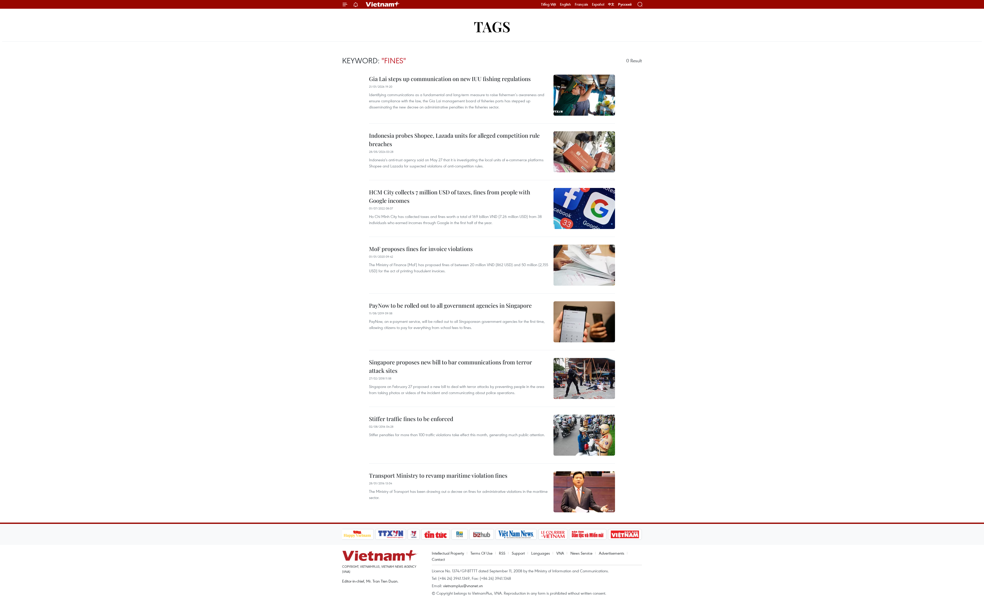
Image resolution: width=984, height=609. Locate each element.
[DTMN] (588, 534)
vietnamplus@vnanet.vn (463, 585)
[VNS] (516, 534)
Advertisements (611, 553)
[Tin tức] (435, 534)
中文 (611, 4)
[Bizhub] (481, 534)
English (565, 4)
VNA (560, 553)
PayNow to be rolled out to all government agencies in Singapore (450, 305)
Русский (625, 4)
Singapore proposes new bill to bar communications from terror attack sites (450, 366)
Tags (492, 26)
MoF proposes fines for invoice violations (421, 249)
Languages (540, 553)
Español (598, 4)
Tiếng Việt (548, 4)
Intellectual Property (448, 553)
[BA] (625, 534)
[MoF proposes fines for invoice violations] (584, 265)
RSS (502, 553)
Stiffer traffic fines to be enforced (411, 419)
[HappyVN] (357, 534)
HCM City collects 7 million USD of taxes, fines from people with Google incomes (449, 196)
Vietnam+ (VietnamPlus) (383, 4)
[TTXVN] (390, 534)
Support (518, 553)
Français (581, 4)
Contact (438, 559)
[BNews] (459, 534)
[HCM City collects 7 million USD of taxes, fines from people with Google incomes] (584, 208)
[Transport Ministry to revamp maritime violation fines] (584, 491)
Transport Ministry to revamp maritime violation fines (438, 475)
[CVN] (553, 534)
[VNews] (413, 534)
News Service (581, 553)
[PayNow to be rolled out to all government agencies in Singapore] (584, 321)
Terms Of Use (481, 553)
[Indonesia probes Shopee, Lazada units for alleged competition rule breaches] (584, 151)
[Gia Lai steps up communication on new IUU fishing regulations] (584, 95)
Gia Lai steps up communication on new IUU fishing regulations (450, 79)
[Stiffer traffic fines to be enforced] (584, 435)
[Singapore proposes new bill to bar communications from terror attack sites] (584, 378)
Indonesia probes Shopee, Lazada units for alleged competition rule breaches (454, 140)
